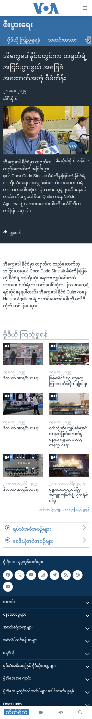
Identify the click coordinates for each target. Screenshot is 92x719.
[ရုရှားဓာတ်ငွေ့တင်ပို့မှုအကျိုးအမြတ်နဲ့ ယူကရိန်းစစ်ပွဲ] (69, 465)
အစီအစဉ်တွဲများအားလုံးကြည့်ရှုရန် (64, 509)
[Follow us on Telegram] (54, 575)
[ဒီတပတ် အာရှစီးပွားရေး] (23, 354)
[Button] (12, 234)
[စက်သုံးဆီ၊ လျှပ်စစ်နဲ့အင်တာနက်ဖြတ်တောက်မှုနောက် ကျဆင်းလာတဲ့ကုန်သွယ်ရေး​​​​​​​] (69, 404)
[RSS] (66, 575)
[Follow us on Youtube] (31, 575)
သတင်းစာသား (62, 40)
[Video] (41, 712)
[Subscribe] (8, 587)
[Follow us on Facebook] (8, 575)
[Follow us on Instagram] (43, 575)
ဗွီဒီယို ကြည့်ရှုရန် (23, 40)
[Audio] (60, 712)
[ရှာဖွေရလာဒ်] (80, 712)
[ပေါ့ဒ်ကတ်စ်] (77, 575)
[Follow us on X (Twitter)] (19, 575)
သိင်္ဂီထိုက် (10, 98)
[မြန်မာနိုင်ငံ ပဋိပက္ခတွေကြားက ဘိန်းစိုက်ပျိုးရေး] (69, 354)
